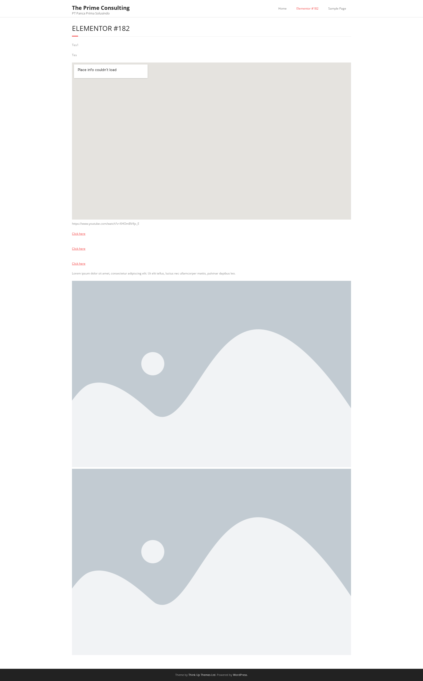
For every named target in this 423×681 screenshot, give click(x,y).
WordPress (240, 675)
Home (282, 8)
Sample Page (337, 8)
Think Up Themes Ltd (201, 675)
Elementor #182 (307, 8)
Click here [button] (78, 234)
